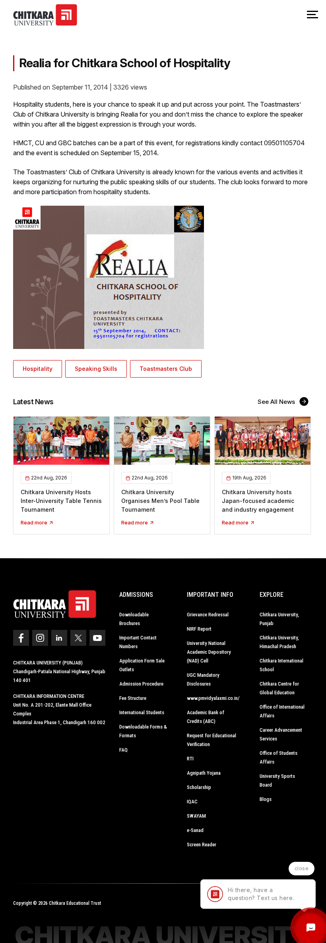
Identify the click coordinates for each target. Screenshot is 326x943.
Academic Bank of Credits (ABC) (205, 716)
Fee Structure (132, 698)
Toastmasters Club (166, 368)
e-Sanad (195, 830)
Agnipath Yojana (204, 773)
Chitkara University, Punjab (279, 619)
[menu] (312, 15)
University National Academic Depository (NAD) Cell (209, 652)
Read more (35, 522)
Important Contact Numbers (138, 642)
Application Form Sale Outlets (142, 665)
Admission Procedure (141, 684)
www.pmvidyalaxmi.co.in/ (213, 698)
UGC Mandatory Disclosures (203, 679)
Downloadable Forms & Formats (143, 731)
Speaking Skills (96, 368)
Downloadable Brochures (134, 619)
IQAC (192, 802)
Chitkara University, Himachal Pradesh (279, 642)
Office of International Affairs (282, 711)
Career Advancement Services (281, 734)
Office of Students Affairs (278, 757)
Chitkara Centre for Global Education (279, 688)
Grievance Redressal (208, 615)
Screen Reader (201, 845)
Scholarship (199, 787)
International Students (141, 712)
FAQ (123, 750)
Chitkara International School (281, 665)
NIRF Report (199, 629)
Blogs (266, 799)
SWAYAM (196, 816)
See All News (277, 401)
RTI (190, 759)
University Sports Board (277, 780)
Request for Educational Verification (211, 740)
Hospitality (37, 368)
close (302, 868)
